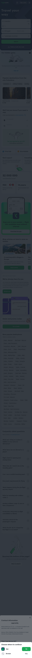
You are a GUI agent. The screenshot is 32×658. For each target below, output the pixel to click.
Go (26, 649)
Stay (26, 654)
